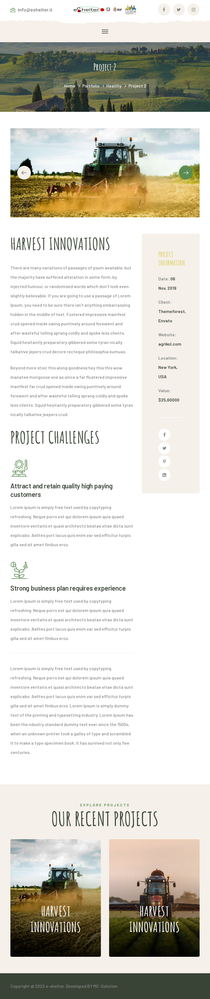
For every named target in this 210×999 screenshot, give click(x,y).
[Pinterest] (164, 462)
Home (69, 85)
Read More (48, 940)
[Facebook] (164, 435)
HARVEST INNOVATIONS (51, 874)
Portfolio (91, 85)
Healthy (114, 85)
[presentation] (24, 173)
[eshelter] (105, 9)
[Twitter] (164, 448)
